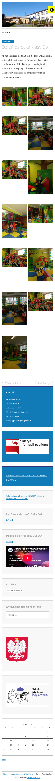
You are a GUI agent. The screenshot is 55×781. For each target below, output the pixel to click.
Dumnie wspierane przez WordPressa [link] (18, 774)
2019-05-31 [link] (8, 41)
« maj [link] (4, 759)
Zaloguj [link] (9, 520)
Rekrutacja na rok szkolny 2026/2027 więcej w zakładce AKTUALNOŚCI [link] (25, 497)
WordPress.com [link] (33, 777)
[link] (51, 9)
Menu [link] (8, 32)
